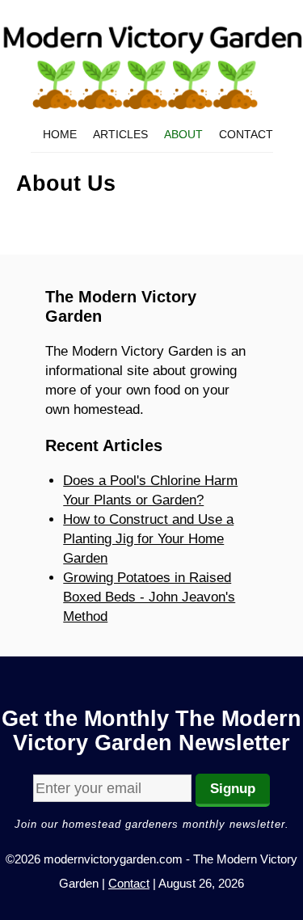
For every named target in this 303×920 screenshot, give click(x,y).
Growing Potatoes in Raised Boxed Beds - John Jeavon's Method (149, 597)
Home (60, 134)
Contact (246, 134)
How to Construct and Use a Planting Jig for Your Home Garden (148, 539)
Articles (120, 134)
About (183, 134)
